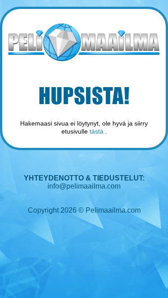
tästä (96, 131)
